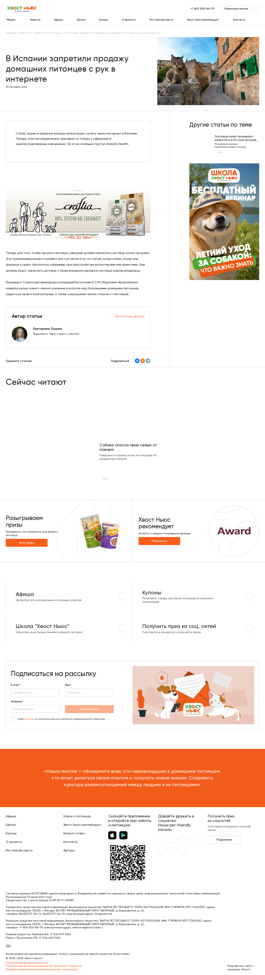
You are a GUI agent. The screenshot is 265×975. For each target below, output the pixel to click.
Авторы (68, 850)
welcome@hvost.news (86, 927)
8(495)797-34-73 (54, 913)
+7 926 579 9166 (60, 934)
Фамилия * (17, 701)
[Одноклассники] (142, 360)
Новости (35, 19)
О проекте (129, 19)
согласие (29, 719)
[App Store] (112, 835)
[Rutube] (183, 850)
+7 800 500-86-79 (202, 8)
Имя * (68, 685)
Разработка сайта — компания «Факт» (241, 967)
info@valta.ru (102, 913)
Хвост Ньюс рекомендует (203, 19)
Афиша (58, 19)
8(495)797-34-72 (30, 913)
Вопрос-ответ (74, 833)
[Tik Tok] (173, 850)
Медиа (11, 19)
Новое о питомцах (77, 816)
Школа (81, 19)
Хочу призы (26, 542)
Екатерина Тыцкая (47, 329)
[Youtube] (173, 839)
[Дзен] (162, 850)
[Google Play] (123, 835)
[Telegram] (148, 360)
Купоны (103, 19)
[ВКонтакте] (137, 360)
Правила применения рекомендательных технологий (41, 969)
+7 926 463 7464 (50, 937)
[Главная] (22, 8)
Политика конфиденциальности (27, 962)
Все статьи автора (130, 316)
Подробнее (159, 541)
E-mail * (15, 685)
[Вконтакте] (162, 839)
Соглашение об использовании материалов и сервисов (44, 965)
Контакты (239, 19)
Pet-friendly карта (161, 19)
